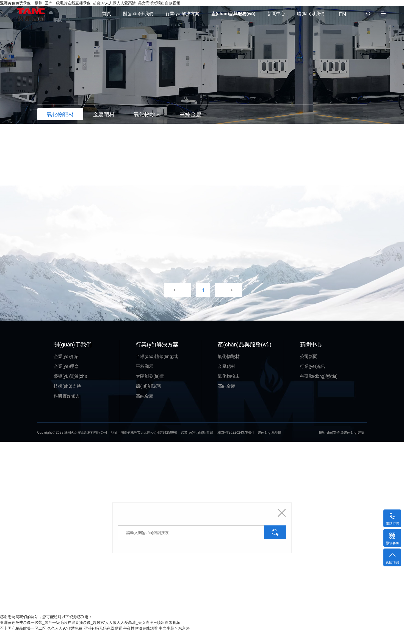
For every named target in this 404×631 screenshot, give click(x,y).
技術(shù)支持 (67, 386)
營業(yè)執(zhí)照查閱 (197, 432)
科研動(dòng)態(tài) (318, 376)
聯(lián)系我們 (311, 13)
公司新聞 (308, 356)
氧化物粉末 (229, 376)
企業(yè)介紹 (66, 356)
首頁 (106, 13)
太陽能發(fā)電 (150, 376)
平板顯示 (144, 366)
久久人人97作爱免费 (64, 628)
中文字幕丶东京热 (174, 628)
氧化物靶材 (229, 356)
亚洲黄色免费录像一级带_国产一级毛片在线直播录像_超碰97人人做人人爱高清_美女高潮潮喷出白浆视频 (90, 622)
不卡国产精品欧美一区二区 (23, 628)
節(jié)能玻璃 (148, 386)
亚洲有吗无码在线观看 (103, 628)
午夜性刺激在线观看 (140, 628)
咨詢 (173, 155)
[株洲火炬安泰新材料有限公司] (31, 10)
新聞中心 (276, 13)
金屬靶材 (226, 366)
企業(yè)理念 (66, 366)
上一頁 (178, 290)
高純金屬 (144, 396)
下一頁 (222, 290)
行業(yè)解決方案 (182, 13)
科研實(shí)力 (67, 396)
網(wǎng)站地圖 (269, 432)
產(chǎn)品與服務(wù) (233, 13)
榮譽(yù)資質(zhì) (70, 376)
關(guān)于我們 (138, 13)
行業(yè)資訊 (312, 366)
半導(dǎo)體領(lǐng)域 (157, 356)
